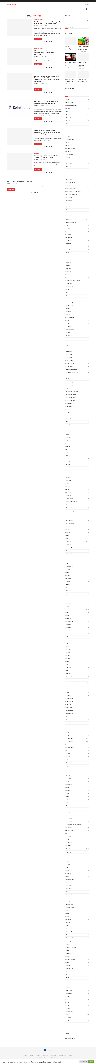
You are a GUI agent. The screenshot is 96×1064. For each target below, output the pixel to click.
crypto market (77, 339)
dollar (77, 434)
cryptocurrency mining (77, 385)
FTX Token (77, 578)
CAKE (77, 259)
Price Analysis (77, 818)
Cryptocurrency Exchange (77, 372)
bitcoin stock (77, 213)
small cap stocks (77, 907)
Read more (37, 38)
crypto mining (77, 342)
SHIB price (77, 885)
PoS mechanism (77, 805)
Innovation (77, 618)
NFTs (77, 750)
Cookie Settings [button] (83, 1061)
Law (77, 640)
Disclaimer (37, 1055)
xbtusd (77, 1030)
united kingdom (77, 990)
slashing (77, 901)
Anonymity (77, 117)
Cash (77, 274)
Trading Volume (77, 968)
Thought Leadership (77, 959)
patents (77, 775)
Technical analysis (77, 937)
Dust (77, 440)
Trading (77, 965)
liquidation (77, 655)
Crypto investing (77, 335)
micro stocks (77, 707)
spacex (77, 913)
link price (77, 649)
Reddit (77, 839)
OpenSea (77, 753)
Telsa (77, 944)
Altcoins (77, 108)
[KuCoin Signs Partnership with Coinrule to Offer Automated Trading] (19, 161)
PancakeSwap (77, 769)
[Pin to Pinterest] (49, 41)
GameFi (77, 587)
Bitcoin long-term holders (77, 194)
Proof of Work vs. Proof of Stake (77, 824)
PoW (77, 809)
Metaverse (77, 695)
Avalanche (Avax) (77, 139)
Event (77, 538)
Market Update (77, 680)
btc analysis (77, 234)
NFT (77, 744)
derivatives (77, 424)
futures (77, 584)
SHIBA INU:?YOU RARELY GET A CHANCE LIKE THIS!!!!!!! (82, 65)
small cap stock (77, 904)
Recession (77, 836)
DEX (77, 428)
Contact (70, 1055)
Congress (77, 308)
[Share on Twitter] (34, 192)
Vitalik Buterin (77, 1017)
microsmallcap (77, 710)
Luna (77, 664)
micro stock (77, 704)
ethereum (77, 492)
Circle (77, 295)
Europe (77, 535)
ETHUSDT (77, 532)
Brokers (77, 228)
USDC (77, 999)
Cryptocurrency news (77, 388)
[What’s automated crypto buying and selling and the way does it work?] (19, 27)
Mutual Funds (77, 729)
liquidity (77, 658)
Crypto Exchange (77, 332)
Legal (77, 646)
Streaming (77, 928)
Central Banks (77, 283)
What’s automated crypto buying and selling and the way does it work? (47, 22)
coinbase (77, 299)
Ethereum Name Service (77, 514)
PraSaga (77, 812)
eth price (77, 486)
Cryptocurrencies (77, 363)
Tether (77, 956)
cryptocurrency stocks (77, 400)
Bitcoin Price (77, 206)
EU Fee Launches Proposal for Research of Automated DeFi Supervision (44, 52)
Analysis (77, 114)
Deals (77, 412)
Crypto (77, 323)
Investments (77, 633)
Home (8, 8)
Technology (77, 941)
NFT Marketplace (77, 747)
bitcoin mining (77, 200)
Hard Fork (77, 603)
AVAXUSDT (77, 151)
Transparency (77, 974)
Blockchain (36, 128)
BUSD (77, 252)
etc (77, 455)
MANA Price (77, 673)
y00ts (77, 1033)
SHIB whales (77, 888)
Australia (77, 133)
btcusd (77, 246)
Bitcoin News (36, 48)
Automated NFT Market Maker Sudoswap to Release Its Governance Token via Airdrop (47, 132)
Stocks (77, 925)
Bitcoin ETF (77, 185)
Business (77, 256)
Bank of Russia (77, 154)
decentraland (77, 415)
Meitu (77, 686)
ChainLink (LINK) (77, 286)
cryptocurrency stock (77, 397)
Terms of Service (62, 1055)
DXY (77, 443)
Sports (77, 916)
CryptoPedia (30, 8)
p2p (77, 765)
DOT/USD (77, 437)
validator (77, 1008)
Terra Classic (77, 953)
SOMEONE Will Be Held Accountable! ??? (83, 80)
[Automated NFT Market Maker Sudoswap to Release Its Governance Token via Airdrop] (19, 136)
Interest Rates (77, 627)
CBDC (77, 277)
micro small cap (77, 701)
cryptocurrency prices (77, 394)
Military (77, 716)
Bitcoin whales (77, 216)
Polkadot (77, 799)
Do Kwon (77, 431)
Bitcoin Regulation (77, 209)
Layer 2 (77, 643)
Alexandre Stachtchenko (77, 105)
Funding (77, 581)
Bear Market (77, 163)
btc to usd (77, 243)
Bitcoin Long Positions (77, 188)
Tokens (77, 962)
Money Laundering (77, 726)
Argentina (77, 120)
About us (31, 1055)
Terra (77, 950)
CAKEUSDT (77, 268)
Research (77, 855)
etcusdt (77, 468)
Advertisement (77, 102)
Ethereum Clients (77, 504)
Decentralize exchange (77, 418)
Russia (77, 870)
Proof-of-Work (77, 830)
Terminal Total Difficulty (77, 947)
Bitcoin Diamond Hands (77, 182)
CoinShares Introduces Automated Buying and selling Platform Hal (46, 102)
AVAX (77, 142)
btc (77, 231)
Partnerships (77, 772)
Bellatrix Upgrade (77, 166)
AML (77, 111)
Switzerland (77, 931)
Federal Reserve (77, 566)
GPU (77, 597)
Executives (77, 550)
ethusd (77, 529)
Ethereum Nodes (77, 517)
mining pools (77, 722)
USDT (77, 1005)
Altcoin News (36, 19)
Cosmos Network (77, 317)
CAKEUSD (77, 265)
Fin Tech (77, 569)
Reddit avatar (77, 842)
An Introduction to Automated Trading (20, 181)
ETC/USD (77, 464)
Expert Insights (77, 554)
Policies (77, 790)
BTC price (77, 240)
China (77, 292)
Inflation (77, 612)
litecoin (77, 661)
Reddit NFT (77, 845)
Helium (77, 606)
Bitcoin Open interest (77, 203)
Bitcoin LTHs (77, 197)
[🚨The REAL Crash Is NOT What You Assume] (70, 57)
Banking (77, 157)
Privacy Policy (45, 1055)
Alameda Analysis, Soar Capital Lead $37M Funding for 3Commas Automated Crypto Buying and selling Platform (47, 78)
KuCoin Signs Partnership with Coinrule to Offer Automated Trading (47, 156)
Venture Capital (77, 1011)
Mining (77, 719)
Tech (77, 934)
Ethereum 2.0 (77, 495)
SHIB (77, 882)
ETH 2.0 (77, 477)
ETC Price (77, 458)
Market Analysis (77, 676)
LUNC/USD (77, 667)
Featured (77, 560)
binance (77, 170)
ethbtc (77, 489)
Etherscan (77, 526)
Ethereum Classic (77, 498)
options (77, 759)
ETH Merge (77, 480)
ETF (77, 471)
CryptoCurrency (77, 366)
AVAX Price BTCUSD (77, 148)
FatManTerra (77, 557)
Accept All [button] (91, 1061)
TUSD (77, 977)
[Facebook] (86, 9)
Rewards (77, 864)
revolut (77, 861)
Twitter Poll (77, 984)
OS (77, 762)
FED (77, 563)
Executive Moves (77, 547)
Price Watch (77, 821)
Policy (77, 793)
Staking (77, 922)
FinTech (77, 575)
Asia (77, 123)
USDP (77, 1002)
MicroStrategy (77, 713)
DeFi (77, 421)
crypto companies (77, 329)
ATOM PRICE (77, 130)
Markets (77, 683)
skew (77, 898)
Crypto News (77, 345)
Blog (18, 8)
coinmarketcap (77, 302)
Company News (77, 305)
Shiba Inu (77, 891)
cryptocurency (77, 360)
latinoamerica (77, 636)
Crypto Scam (77, 351)
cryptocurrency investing (77, 375)
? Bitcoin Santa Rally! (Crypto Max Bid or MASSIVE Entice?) (83, 48)
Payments (77, 778)
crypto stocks (77, 357)
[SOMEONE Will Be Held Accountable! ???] (83, 74)
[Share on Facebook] (46, 41)
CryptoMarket (77, 403)
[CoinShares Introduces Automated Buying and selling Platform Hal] (19, 107)
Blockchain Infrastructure (77, 222)
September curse (77, 879)
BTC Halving (77, 237)
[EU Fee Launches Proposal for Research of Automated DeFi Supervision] (19, 56)
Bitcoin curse (77, 179)
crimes (77, 320)
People (77, 781)
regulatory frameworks (77, 852)
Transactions (77, 971)
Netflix (77, 732)
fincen (77, 572)
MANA (77, 670)
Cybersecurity (77, 406)
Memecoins (77, 689)
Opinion (77, 756)
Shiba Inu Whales (77, 895)
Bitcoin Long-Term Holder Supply (77, 191)
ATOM (77, 127)
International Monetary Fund (77, 630)
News (23, 8)
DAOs (77, 409)
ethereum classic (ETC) (77, 501)
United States (77, 993)
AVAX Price (77, 145)
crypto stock (77, 354)
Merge (77, 692)
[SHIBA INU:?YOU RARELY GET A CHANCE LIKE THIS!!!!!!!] (83, 57)
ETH (77, 474)
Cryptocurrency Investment (77, 378)
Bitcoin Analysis (78, 176)
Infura (77, 615)
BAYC (77, 160)
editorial (77, 446)
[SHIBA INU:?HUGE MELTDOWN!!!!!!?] (70, 74)
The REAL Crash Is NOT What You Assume (70, 64)
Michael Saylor (77, 698)
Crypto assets (77, 326)
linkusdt (77, 652)
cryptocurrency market (77, 382)
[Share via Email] (51, 41)
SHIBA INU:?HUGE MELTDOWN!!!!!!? (69, 80)
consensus (77, 311)
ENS (77, 449)
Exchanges (77, 541)
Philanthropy (77, 784)
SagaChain (77, 873)
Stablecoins (77, 919)
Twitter (77, 981)
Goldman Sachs (77, 590)
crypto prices (77, 348)
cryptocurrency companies (77, 369)
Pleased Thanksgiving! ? (69, 47)
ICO (35, 73)
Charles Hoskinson (77, 289)
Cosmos (77, 314)
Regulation (36, 99)
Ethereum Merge (77, 507)
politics (77, 796)
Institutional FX (77, 621)
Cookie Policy (53, 1055)
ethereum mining (77, 511)
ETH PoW (77, 483)
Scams (77, 876)
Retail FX (77, 858)
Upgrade (77, 996)
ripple (77, 867)
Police (77, 787)
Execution (77, 544)
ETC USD (77, 461)
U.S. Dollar (77, 987)
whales (77, 1024)
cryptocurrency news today (77, 391)
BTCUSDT (77, 249)
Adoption (77, 99)
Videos (13, 8)
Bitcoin (77, 173)
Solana (77, 910)
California (77, 271)
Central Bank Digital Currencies (77, 280)
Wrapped (77, 1027)
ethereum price (77, 520)
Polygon (77, 802)
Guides (77, 600)
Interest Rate (77, 624)
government (77, 593)
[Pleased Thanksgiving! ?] (70, 41)
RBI (77, 833)
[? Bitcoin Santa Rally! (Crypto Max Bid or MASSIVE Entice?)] (83, 41)
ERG (77, 452)
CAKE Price (77, 262)
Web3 (77, 1020)
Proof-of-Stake (77, 827)
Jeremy (36, 25)
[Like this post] (44, 41)
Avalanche (77, 136)
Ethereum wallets (77, 523)
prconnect (77, 815)
